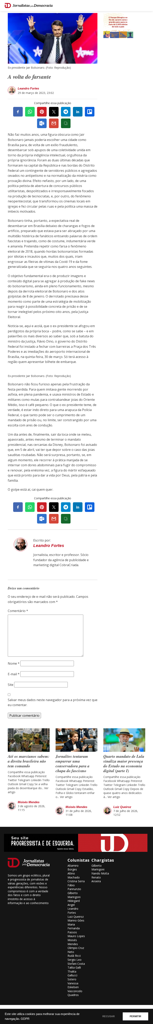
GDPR (25, 1018)
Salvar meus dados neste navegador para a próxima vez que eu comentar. (52, 702)
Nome (14, 663)
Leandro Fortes (28, 88)
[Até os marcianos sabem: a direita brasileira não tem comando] (29, 740)
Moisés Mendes (28, 802)
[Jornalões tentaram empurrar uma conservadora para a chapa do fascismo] (76, 740)
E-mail (14, 674)
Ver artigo (66, 797)
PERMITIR (135, 1016)
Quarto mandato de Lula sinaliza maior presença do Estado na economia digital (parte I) (123, 763)
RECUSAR (108, 1016)
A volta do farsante (29, 76)
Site (10, 684)
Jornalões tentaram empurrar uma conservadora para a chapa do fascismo (72, 763)
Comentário (18, 611)
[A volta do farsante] (52, 38)
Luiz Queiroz (122, 807)
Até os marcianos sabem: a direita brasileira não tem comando (28, 761)
